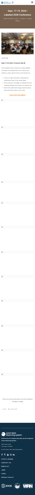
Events (23, 18)
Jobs (3, 470)
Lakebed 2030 (13, 409)
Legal (3, 473)
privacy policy (7, 477)
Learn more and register (17, 95)
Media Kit (5, 466)
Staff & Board (7, 459)
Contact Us (6, 462)
